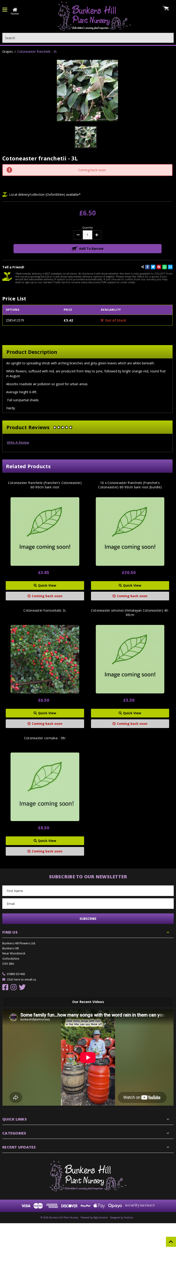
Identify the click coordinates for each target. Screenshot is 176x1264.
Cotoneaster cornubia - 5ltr (45, 738)
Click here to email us (21, 979)
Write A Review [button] (18, 442)
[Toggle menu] (5, 10)
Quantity (87, 227)
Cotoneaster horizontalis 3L (44, 610)
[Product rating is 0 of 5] (63, 427)
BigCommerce (101, 1217)
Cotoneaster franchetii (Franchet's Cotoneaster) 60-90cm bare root (45, 485)
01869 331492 (16, 974)
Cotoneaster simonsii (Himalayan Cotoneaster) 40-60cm (130, 612)
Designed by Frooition (121, 1217)
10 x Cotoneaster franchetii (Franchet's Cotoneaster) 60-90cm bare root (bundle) (130, 485)
